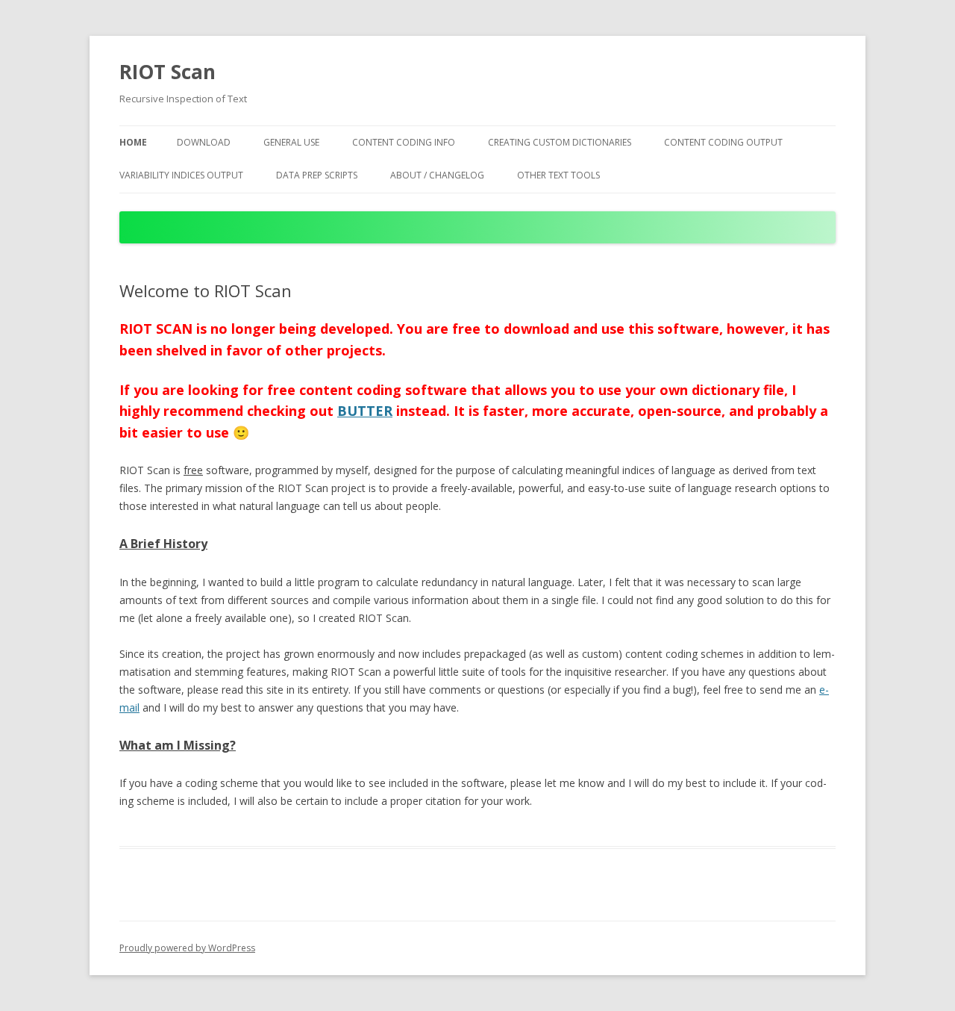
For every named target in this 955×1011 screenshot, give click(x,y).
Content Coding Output (723, 142)
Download (204, 142)
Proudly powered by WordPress (187, 948)
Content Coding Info (403, 142)
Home (133, 142)
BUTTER (364, 411)
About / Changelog (437, 175)
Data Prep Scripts (316, 175)
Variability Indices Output (181, 175)
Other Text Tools (558, 175)
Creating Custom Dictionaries (559, 142)
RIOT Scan (167, 71)
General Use (291, 142)
